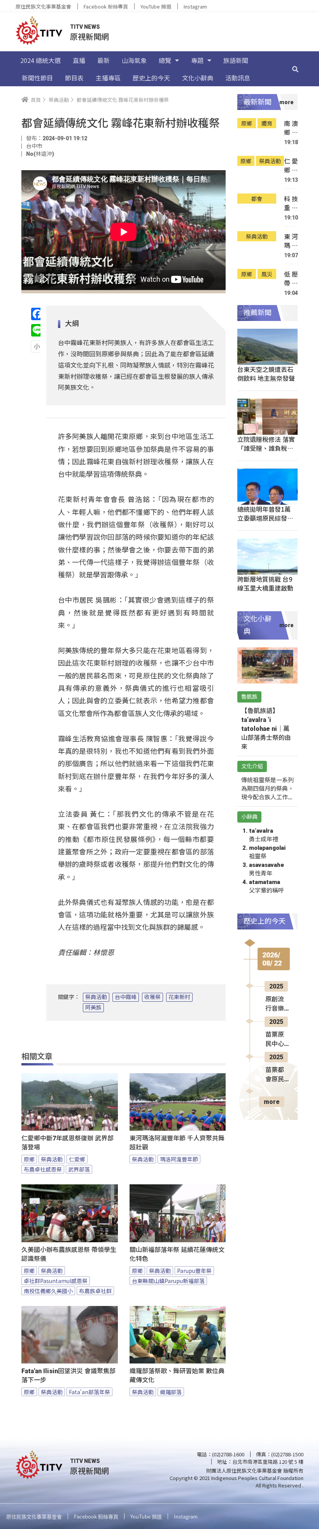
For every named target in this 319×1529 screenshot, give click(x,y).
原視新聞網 (89, 36)
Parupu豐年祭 (194, 1270)
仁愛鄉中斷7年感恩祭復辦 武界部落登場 (67, 1143)
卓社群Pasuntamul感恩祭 (56, 1281)
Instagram (195, 6)
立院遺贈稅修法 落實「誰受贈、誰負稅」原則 (266, 448)
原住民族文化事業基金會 (43, 6)
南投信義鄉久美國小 (48, 1291)
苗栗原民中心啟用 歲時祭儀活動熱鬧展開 (275, 1040)
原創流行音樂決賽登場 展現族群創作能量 (275, 1004)
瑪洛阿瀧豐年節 (179, 1159)
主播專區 (108, 77)
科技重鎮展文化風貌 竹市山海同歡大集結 (291, 203)
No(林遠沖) (40, 154)
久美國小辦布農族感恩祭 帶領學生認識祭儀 (68, 1254)
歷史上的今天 (151, 77)
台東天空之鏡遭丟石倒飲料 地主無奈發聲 (266, 373)
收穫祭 (152, 997)
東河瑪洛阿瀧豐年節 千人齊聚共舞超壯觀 (177, 1143)
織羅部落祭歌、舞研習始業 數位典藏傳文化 (177, 1375)
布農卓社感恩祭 (43, 1169)
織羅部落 (171, 1392)
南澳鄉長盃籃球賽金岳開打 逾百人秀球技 (291, 128)
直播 (79, 60)
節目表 (74, 77)
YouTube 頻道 (155, 6)
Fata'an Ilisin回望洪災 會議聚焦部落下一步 (68, 1375)
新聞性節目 (37, 77)
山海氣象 (134, 60)
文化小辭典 (197, 77)
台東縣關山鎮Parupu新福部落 (168, 1281)
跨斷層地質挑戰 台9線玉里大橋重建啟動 (265, 583)
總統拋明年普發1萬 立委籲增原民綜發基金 (265, 518)
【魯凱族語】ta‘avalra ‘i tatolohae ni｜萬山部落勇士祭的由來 (266, 728)
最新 (103, 60)
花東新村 (179, 997)
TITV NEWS (85, 27)
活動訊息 (237, 77)
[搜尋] (295, 69)
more (272, 1101)
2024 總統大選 (40, 60)
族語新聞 (235, 60)
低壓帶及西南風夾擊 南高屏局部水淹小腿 (291, 279)
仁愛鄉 (77, 1159)
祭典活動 (96, 997)
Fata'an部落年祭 (89, 1392)
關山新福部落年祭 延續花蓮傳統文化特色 (177, 1254)
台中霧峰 (126, 997)
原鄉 (29, 1159)
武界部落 (79, 1169)
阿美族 (93, 1007)
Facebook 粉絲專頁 (106, 6)
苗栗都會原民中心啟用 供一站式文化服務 (275, 1075)
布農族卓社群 (95, 1291)
